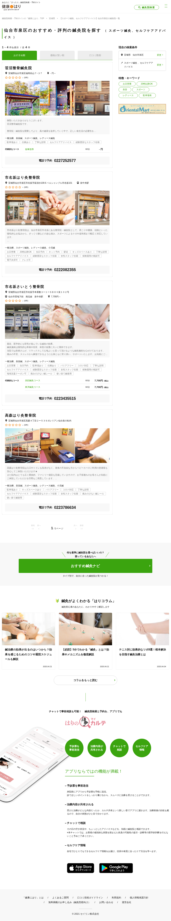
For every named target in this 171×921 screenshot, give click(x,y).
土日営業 (127, 84)
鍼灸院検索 (148, 7)
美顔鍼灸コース (32, 380)
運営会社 (126, 902)
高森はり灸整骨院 (20, 415)
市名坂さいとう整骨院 (24, 286)
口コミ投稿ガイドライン (90, 897)
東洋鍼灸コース (32, 387)
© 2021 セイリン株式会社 (85, 913)
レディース (128, 95)
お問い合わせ (106, 902)
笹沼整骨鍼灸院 (18, 68)
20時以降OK (147, 84)
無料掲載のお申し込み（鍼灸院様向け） (69, 902)
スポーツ (140, 89)
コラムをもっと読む (85, 680)
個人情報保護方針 (139, 897)
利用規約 (116, 897)
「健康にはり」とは (33, 897)
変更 (159, 55)
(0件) (26, 78)
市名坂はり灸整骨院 (22, 177)
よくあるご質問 (60, 897)
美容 (125, 89)
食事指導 (29, 149)
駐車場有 (147, 95)
